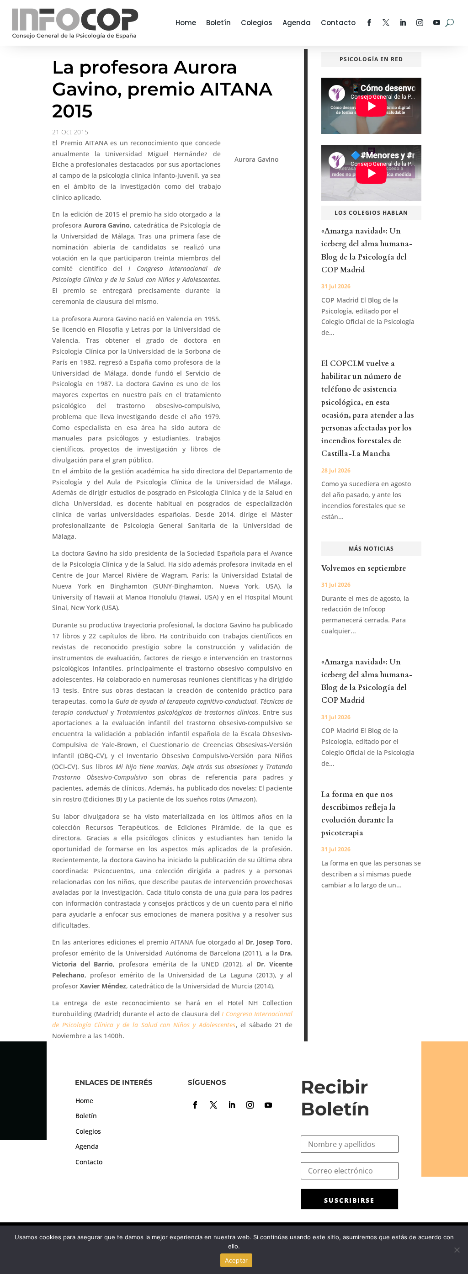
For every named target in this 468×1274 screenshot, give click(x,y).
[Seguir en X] (213, 1105)
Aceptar (236, 1260)
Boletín (218, 22)
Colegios (256, 22)
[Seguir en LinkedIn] (231, 1105)
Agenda (296, 22)
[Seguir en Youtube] (268, 1105)
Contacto (338, 22)
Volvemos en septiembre (363, 568)
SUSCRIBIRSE (349, 1200)
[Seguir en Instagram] (250, 1105)
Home (186, 22)
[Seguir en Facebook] (195, 1105)
